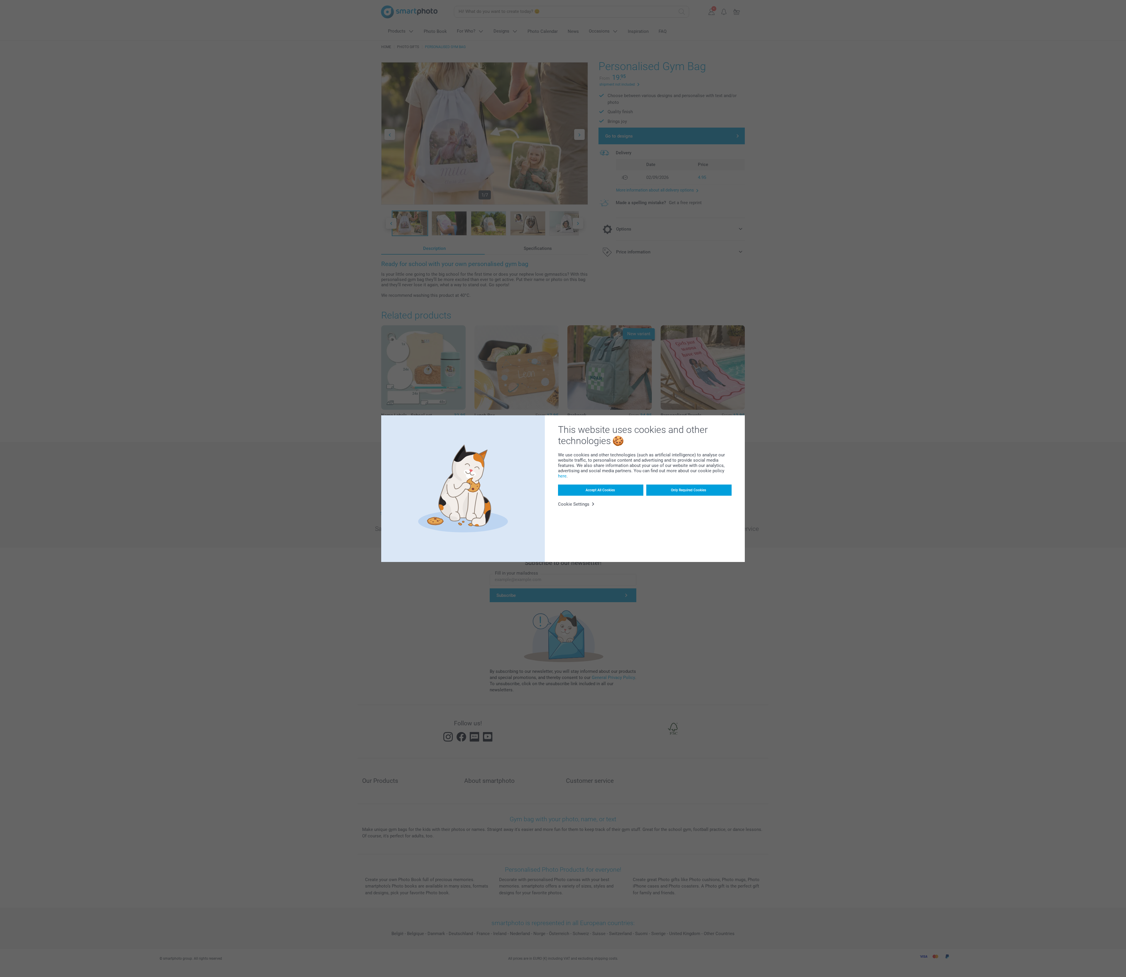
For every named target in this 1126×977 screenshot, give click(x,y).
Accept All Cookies (600, 490)
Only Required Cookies (688, 490)
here (562, 476)
